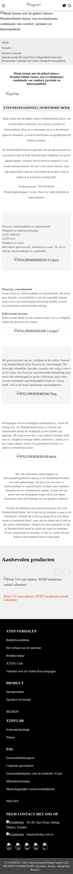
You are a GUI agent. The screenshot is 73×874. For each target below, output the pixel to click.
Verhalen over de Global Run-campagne (31, 671)
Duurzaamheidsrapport (20, 758)
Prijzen (10, 737)
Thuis (5, 42)
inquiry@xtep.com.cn (39, 834)
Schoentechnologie (18, 729)
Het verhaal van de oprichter (23, 648)
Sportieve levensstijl (11, 53)
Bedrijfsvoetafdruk (17, 640)
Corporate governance (19, 765)
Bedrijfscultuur (15, 655)
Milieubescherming (18, 781)
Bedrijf (12, 711)
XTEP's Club (14, 663)
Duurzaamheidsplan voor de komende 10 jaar (34, 773)
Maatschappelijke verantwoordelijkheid (30, 789)
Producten (6, 48)
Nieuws (12, 801)
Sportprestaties (15, 691)
